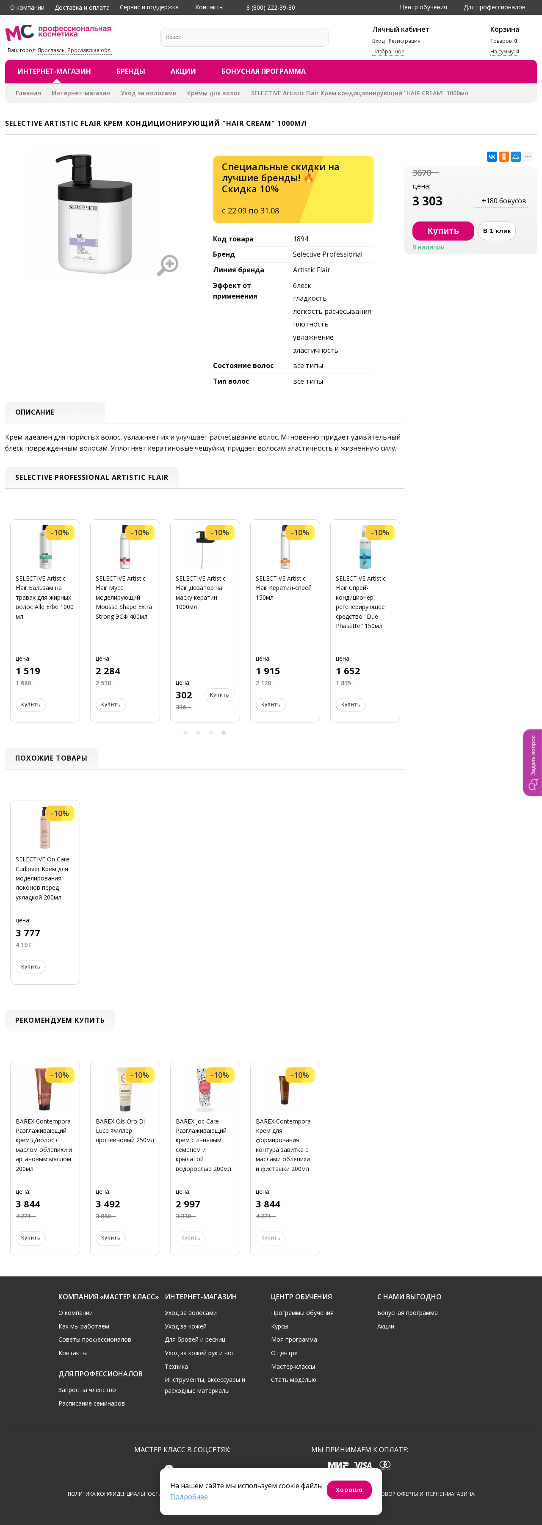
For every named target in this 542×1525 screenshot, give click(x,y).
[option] (45, 626)
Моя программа (294, 1339)
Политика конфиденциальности (115, 1493)
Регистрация (404, 40)
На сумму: (504, 51)
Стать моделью (293, 1380)
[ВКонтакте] (492, 157)
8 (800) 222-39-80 (270, 7)
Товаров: (503, 40)
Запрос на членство (87, 1390)
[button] (532, 762)
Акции (183, 71)
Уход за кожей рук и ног (199, 1353)
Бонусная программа (263, 71)
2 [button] (198, 732)
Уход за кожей (186, 1326)
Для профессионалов (494, 7)
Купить (30, 705)
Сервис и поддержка (149, 7)
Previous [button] (14, 626)
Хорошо (349, 1490)
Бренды (130, 71)
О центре (284, 1353)
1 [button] (185, 732)
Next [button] (394, 626)
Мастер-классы (293, 1366)
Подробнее (189, 1496)
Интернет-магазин (54, 71)
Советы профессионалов (94, 1339)
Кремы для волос (214, 93)
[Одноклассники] (504, 157)
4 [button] (223, 732)
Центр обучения (423, 7)
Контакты (209, 7)
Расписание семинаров (91, 1403)
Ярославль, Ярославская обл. (75, 50)
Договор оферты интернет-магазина (422, 1493)
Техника (176, 1366)
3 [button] (211, 732)
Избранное (389, 51)
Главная (28, 93)
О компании (27, 7)
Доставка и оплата (82, 7)
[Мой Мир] (516, 157)
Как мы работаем (83, 1326)
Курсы (279, 1326)
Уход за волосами (149, 93)
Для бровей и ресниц (195, 1339)
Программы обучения (302, 1313)
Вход (378, 40)
